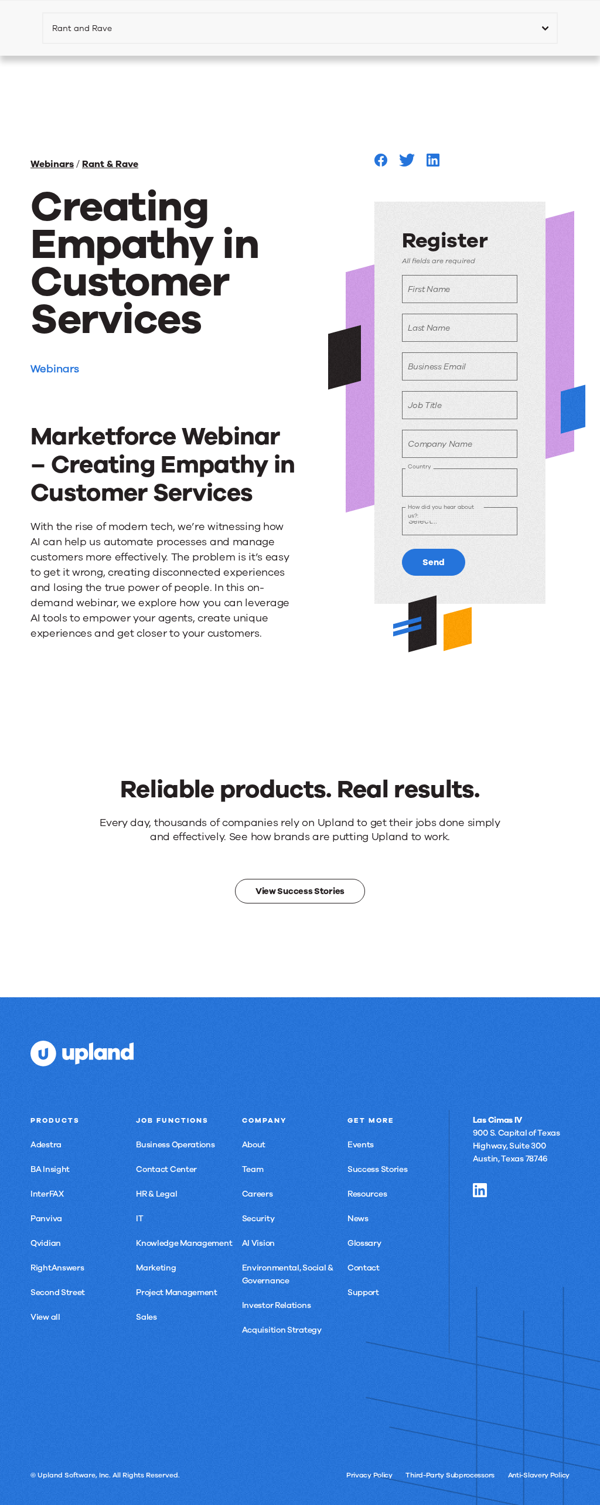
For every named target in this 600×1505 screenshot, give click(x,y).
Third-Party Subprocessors (450, 1475)
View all (45, 1317)
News (358, 1218)
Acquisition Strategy (282, 1330)
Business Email (437, 366)
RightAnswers (57, 1267)
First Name (429, 289)
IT (139, 1218)
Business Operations (175, 1144)
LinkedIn (480, 1190)
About (254, 1144)
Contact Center (166, 1169)
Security (258, 1218)
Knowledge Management (184, 1243)
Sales (146, 1317)
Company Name (440, 444)
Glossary (364, 1243)
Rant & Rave (110, 164)
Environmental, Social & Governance (287, 1274)
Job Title (424, 405)
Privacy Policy (369, 1475)
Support (363, 1292)
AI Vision (258, 1243)
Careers (257, 1194)
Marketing (156, 1267)
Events (360, 1144)
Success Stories (377, 1169)
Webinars (52, 164)
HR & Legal (156, 1194)
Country (419, 466)
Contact (363, 1267)
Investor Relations (276, 1305)
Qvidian (45, 1243)
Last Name (428, 328)
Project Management (176, 1292)
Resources (367, 1194)
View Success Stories (300, 891)
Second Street (57, 1292)
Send (433, 562)
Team (253, 1169)
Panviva (46, 1218)
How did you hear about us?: (441, 511)
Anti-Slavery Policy (539, 1475)
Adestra (46, 1144)
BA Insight (50, 1169)
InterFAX (47, 1194)
